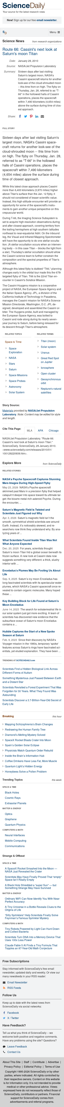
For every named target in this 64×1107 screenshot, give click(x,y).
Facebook (13, 1013)
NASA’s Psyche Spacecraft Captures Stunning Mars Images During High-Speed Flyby (31, 481)
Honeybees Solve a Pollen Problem (26, 771)
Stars (12, 363)
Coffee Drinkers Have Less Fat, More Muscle (31, 761)
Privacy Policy (12, 1066)
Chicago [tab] (54, 430)
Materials (7, 410)
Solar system (48, 347)
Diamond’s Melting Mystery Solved (25, 735)
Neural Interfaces (15, 835)
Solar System (16, 392)
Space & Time (13, 342)
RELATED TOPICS (13, 333)
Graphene (11, 819)
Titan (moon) (48, 341)
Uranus (45, 352)
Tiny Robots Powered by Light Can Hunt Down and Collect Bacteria (32, 930)
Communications (15, 846)
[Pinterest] (31, 116)
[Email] (42, 116)
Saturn (13, 369)
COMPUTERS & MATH (12, 829)
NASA (12, 358)
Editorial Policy (33, 1066)
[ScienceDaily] (23, 6)
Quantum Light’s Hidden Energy (23, 766)
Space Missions (18, 375)
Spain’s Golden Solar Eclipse (22, 745)
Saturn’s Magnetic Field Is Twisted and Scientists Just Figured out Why (26, 511)
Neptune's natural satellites (51, 390)
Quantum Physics (15, 824)
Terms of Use (52, 1066)
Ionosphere (47, 368)
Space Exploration (15, 350)
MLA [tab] (29, 430)
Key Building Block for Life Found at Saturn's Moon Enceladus (30, 603)
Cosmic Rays (13, 798)
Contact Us (13, 1052)
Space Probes (17, 381)
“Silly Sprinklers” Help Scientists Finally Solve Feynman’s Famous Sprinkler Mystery (31, 916)
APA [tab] (40, 430)
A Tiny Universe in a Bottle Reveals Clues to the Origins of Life (33, 908)
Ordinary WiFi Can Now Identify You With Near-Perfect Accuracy (32, 900)
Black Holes (12, 792)
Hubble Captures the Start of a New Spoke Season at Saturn (28, 633)
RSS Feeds (14, 988)
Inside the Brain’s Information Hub (24, 756)
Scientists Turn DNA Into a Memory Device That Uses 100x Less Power (32, 938)
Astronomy (15, 387)
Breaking (8, 716)
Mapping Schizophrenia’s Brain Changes (29, 724)
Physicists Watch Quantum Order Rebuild (29, 750)
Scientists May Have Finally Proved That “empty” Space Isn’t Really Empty (33, 878)
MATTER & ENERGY (11, 808)
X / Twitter (13, 1018)
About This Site (12, 1062)
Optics (8, 814)
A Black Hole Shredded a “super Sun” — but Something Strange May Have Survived (30, 886)
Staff (26, 1062)
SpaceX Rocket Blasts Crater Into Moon (28, 740)
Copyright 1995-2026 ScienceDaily (25, 1071)
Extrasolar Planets (15, 803)
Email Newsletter (17, 982)
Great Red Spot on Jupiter (50, 360)
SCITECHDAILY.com (25, 660)
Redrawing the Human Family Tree (25, 729)
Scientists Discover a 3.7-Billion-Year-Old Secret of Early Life (31, 702)
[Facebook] (20, 116)
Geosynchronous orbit (51, 381)
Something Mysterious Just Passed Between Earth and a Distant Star (31, 680)
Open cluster (48, 373)
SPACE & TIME (9, 786)
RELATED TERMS (45, 333)
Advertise (53, 1062)
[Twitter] (26, 116)
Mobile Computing (15, 840)
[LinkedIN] (37, 116)
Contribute (38, 1062)
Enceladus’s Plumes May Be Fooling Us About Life (31, 572)
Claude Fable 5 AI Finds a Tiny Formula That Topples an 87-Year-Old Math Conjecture (31, 946)
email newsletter (47, 20)
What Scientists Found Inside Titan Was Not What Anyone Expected (29, 542)
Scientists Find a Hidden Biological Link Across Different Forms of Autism (30, 670)
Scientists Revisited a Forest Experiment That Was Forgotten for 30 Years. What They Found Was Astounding (31, 691)
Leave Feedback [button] (17, 1046)
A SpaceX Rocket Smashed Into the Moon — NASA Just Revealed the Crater (31, 870)
